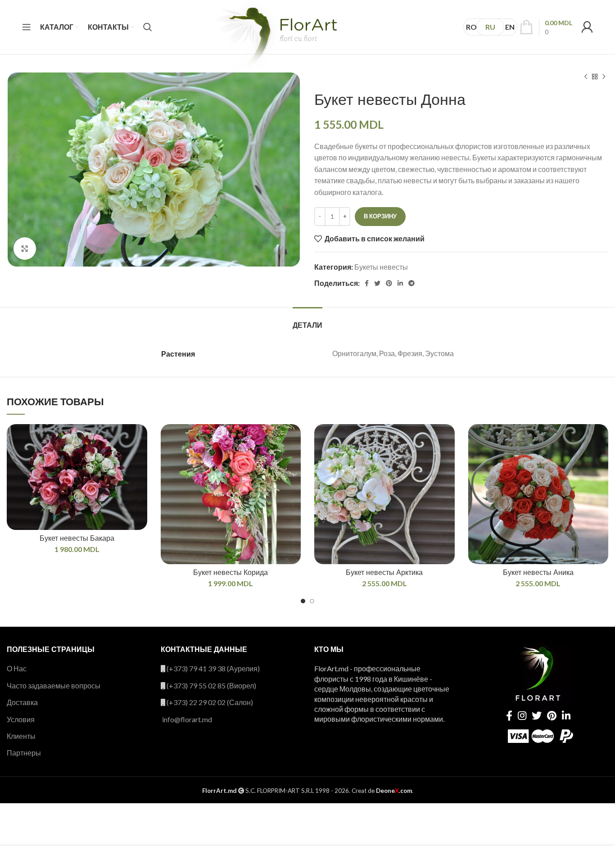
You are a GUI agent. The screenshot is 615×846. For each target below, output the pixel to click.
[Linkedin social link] (400, 283)
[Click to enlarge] (25, 248)
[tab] (307, 321)
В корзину (380, 216)
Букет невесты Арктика (384, 572)
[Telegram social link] (411, 283)
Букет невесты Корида (230, 572)
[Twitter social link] (377, 283)
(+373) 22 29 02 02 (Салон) (210, 702)
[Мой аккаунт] (587, 27)
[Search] (148, 27)
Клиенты (21, 736)
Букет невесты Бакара (77, 538)
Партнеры (24, 752)
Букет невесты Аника (538, 572)
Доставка (22, 702)
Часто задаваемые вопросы (53, 685)
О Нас (17, 668)
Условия (21, 719)
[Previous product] (585, 76)
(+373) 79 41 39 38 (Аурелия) (213, 668)
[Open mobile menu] (27, 27)
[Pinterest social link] (389, 283)
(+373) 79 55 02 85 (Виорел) (211, 685)
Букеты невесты (381, 266)
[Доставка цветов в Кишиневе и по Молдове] (274, 41)
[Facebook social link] (366, 283)
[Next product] (603, 76)
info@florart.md (187, 719)
